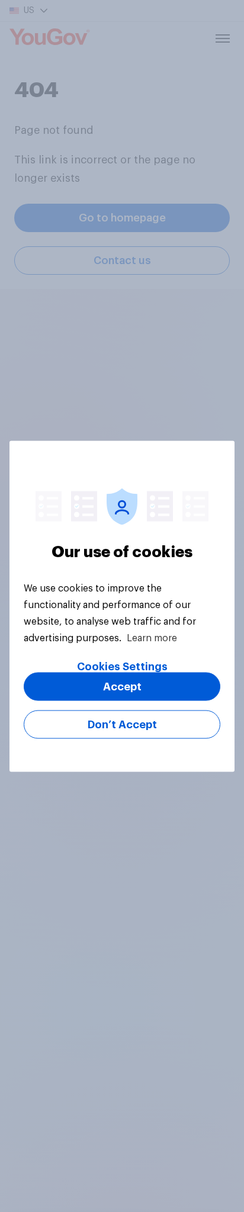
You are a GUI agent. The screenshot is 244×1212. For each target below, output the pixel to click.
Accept (122, 686)
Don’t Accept (122, 724)
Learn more (152, 637)
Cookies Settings (122, 666)
